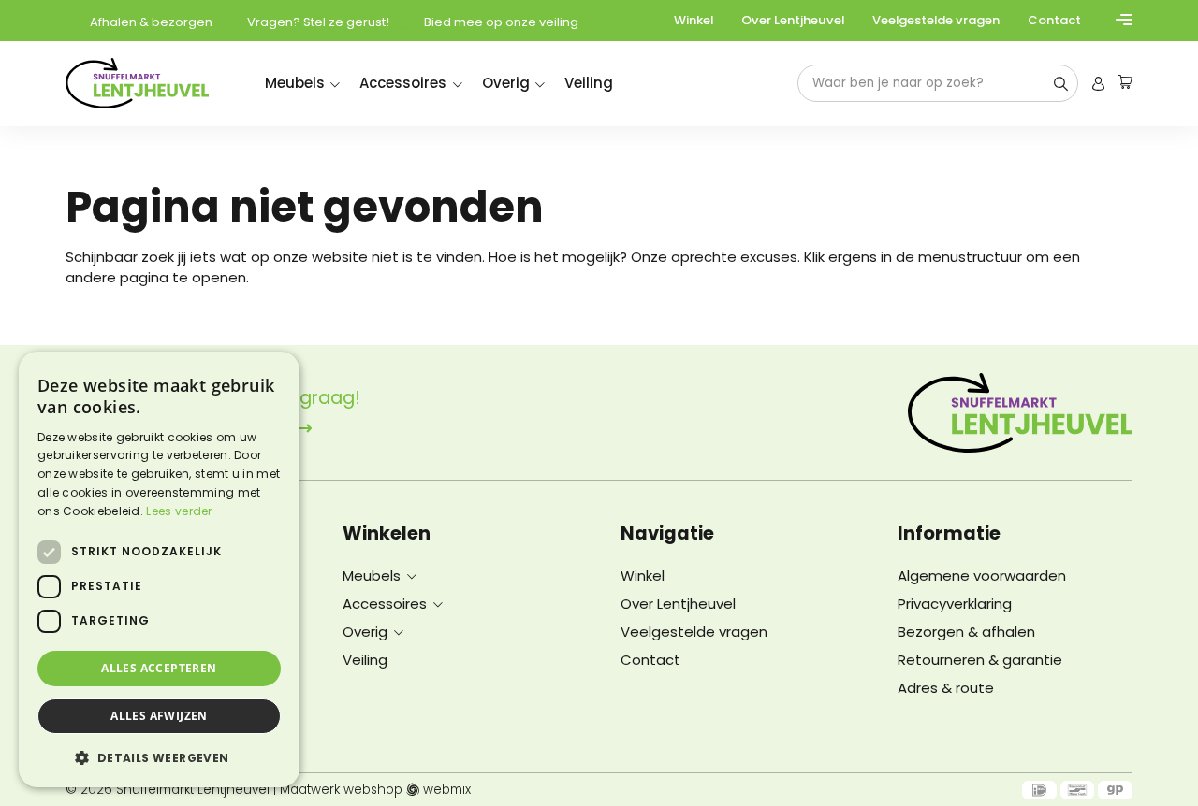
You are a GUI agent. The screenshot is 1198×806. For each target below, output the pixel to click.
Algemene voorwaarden (982, 575)
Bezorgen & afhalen (966, 631)
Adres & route (946, 688)
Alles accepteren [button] (158, 668)
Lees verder (179, 511)
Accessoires (402, 83)
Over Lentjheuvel (792, 20)
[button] (159, 757)
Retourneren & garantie (980, 659)
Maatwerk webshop (341, 790)
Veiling (588, 83)
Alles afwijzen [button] (159, 716)
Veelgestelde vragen (936, 20)
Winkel (693, 20)
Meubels (295, 83)
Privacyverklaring (955, 603)
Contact (1054, 20)
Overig (506, 83)
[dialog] (159, 569)
